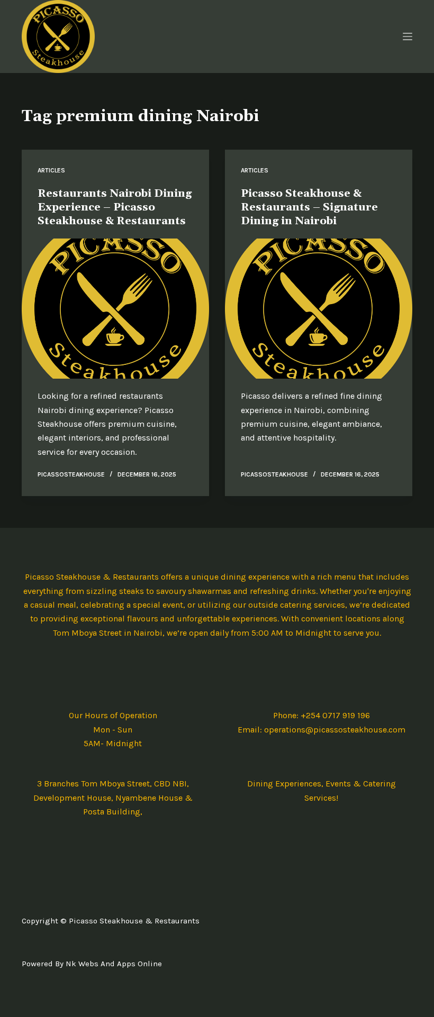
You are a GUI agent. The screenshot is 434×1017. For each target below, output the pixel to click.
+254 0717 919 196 (335, 715)
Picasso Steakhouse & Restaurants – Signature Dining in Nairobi (309, 207)
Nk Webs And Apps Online (114, 963)
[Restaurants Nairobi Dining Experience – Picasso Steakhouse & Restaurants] (115, 309)
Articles (51, 170)
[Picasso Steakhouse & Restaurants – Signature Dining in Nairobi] (318, 309)
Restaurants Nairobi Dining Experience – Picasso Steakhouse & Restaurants (115, 207)
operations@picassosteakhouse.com (334, 730)
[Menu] (407, 36)
